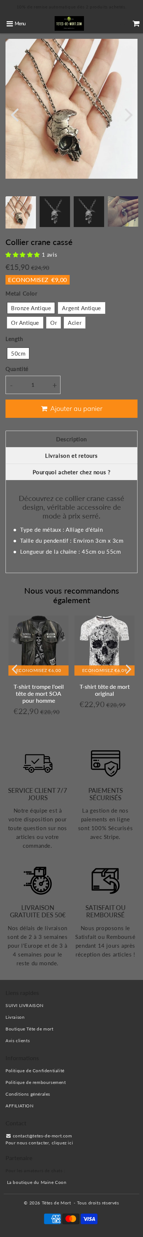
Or (53, 322)
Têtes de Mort (56, 1203)
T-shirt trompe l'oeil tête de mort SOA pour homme (39, 693)
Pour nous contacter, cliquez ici (39, 1142)
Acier (74, 322)
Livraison (15, 1017)
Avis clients (18, 1040)
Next (129, 114)
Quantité (17, 368)
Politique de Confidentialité (35, 1070)
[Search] (122, 23)
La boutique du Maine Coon (37, 1182)
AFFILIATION (20, 1105)
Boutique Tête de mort (30, 1029)
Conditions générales (28, 1094)
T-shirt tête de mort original (105, 690)
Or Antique (25, 322)
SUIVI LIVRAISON (25, 1005)
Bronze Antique (31, 308)
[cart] (136, 23)
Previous (14, 114)
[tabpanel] (55, 211)
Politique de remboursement (36, 1082)
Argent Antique (81, 308)
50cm (18, 353)
